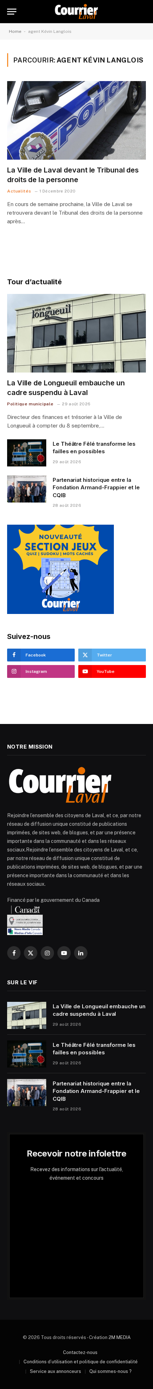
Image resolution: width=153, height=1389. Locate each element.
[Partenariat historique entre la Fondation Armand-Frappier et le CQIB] (26, 489)
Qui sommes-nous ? (110, 1371)
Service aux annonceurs (55, 1371)
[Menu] (11, 12)
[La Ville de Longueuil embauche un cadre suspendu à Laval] (76, 333)
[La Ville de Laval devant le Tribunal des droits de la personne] (76, 120)
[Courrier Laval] (76, 11)
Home (15, 31)
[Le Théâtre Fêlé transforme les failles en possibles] (26, 452)
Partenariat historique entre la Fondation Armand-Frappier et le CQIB (96, 487)
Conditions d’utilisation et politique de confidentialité (80, 1361)
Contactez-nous (80, 1352)
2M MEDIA (120, 1337)
